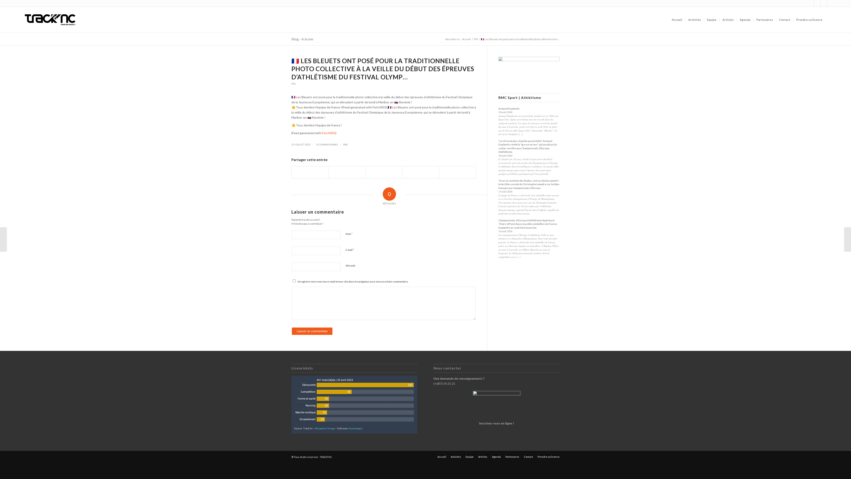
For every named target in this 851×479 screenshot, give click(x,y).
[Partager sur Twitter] (347, 172)
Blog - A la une (302, 39)
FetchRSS (329, 133)
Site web (350, 265)
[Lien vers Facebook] (817, 3)
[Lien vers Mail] (830, 3)
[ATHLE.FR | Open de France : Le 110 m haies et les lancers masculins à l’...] (3, 239)
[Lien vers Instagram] (810, 3)
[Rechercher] (829, 20)
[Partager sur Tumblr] (420, 172)
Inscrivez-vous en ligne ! (496, 423)
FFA (293, 83)
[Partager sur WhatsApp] (384, 172)
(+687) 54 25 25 (444, 383)
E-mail (350, 249)
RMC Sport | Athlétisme (519, 98)
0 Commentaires (327, 144)
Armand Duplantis (509, 108)
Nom (349, 234)
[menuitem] (677, 20)
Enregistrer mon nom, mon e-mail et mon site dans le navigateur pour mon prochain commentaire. (353, 281)
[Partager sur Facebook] (310, 172)
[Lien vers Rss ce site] (824, 3)
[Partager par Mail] (457, 172)
